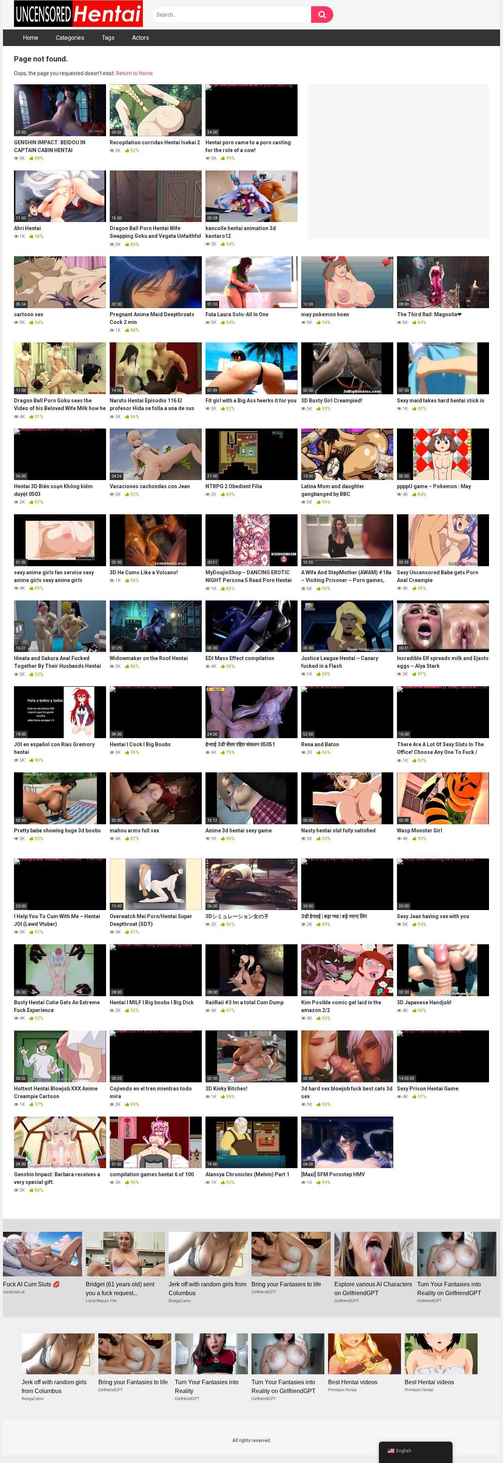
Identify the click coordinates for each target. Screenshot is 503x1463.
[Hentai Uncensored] (78, 14)
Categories (70, 37)
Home (30, 37)
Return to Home (134, 73)
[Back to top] (478, 1440)
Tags (108, 37)
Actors (140, 37)
